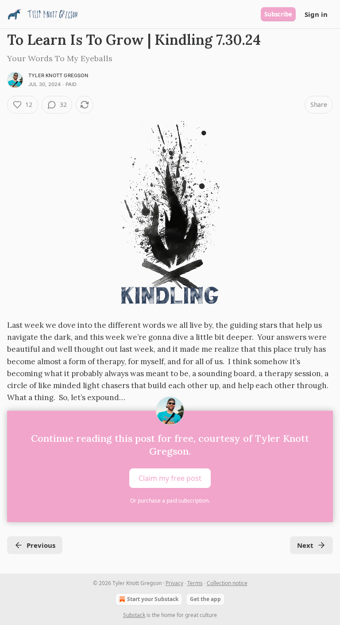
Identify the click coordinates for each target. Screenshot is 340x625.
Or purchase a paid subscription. (170, 500)
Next (305, 545)
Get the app (205, 599)
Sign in (316, 14)
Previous (41, 545)
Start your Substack (152, 599)
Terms (195, 583)
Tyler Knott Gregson (58, 75)
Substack (134, 615)
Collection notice (227, 583)
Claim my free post (170, 478)
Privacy (174, 583)
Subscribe (278, 14)
